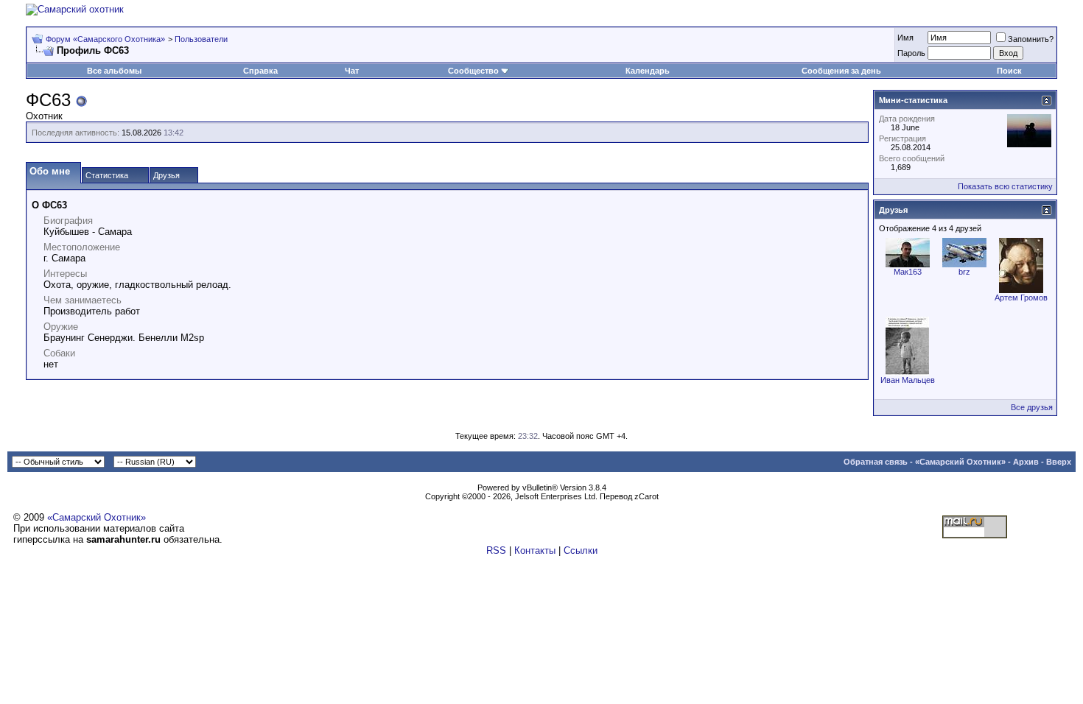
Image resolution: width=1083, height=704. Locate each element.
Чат (352, 70)
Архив (1026, 461)
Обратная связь (876, 461)
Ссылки (580, 550)
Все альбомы (114, 70)
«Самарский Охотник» (960, 461)
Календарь (647, 70)
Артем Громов (1021, 297)
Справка (260, 70)
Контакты (534, 550)
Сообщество (473, 70)
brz (964, 271)
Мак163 (908, 271)
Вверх (1058, 461)
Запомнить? (1031, 39)
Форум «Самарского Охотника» (105, 39)
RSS (496, 550)
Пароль (911, 53)
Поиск (1009, 70)
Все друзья (1032, 407)
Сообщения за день (841, 70)
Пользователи (201, 39)
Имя (905, 37)
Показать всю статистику (1005, 186)
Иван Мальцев (907, 380)
